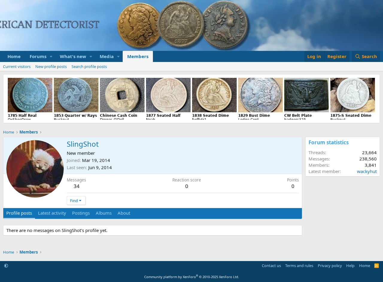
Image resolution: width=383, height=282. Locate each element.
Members (137, 56)
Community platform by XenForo (191, 277)
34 (77, 186)
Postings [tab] (81, 213)
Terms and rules (299, 265)
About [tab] (124, 213)
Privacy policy (330, 265)
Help (350, 265)
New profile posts (51, 66)
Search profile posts (89, 66)
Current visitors (17, 66)
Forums (38, 56)
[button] (51, 56)
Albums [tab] (104, 213)
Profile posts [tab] (19, 213)
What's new (73, 56)
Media (107, 56)
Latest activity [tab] (52, 213)
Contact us (271, 265)
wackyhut (367, 171)
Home (14, 56)
